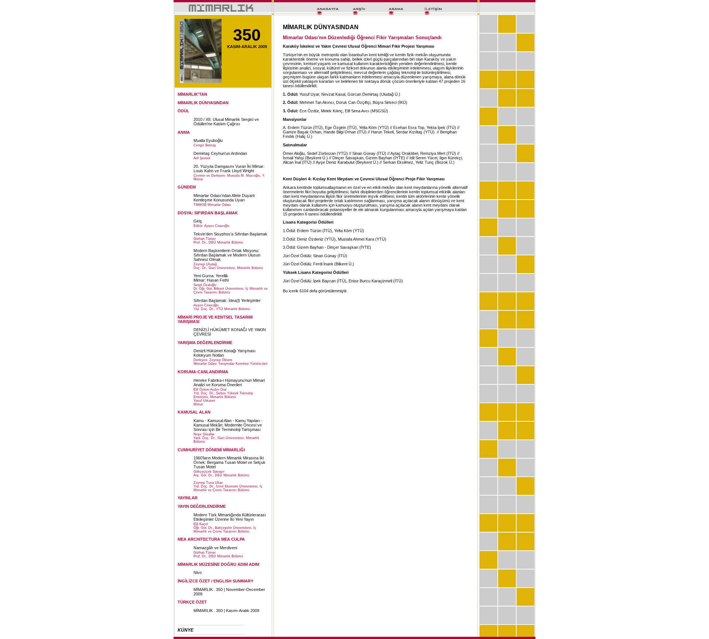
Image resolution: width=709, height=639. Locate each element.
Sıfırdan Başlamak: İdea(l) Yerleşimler (227, 300)
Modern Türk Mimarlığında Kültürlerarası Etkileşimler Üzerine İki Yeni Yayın (229, 517)
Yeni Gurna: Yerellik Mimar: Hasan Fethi (211, 277)
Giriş (197, 221)
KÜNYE (185, 630)
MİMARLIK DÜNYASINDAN (203, 103)
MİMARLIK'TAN (192, 94)
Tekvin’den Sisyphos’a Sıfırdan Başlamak (230, 234)
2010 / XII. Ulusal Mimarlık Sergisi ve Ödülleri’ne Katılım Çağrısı (226, 121)
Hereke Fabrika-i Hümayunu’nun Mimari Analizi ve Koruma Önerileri (229, 382)
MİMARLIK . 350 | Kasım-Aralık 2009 (226, 610)
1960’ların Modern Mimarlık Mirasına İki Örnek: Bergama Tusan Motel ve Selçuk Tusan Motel (229, 462)
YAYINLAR (188, 498)
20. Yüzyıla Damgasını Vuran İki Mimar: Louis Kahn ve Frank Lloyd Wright (228, 168)
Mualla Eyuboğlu (208, 140)
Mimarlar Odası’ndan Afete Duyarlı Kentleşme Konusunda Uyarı (224, 197)
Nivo (197, 572)
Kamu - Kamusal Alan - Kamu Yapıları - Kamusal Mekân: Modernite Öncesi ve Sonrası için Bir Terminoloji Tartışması (228, 425)
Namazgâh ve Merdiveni (215, 547)
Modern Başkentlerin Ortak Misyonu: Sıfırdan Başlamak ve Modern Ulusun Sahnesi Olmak (226, 255)
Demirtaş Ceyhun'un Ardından (220, 153)
